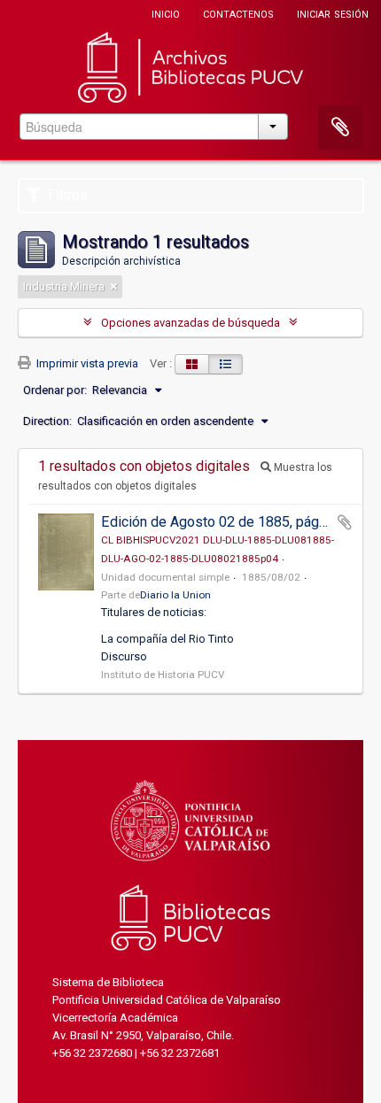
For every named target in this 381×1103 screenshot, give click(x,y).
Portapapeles (340, 127)
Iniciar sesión (333, 12)
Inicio (166, 12)
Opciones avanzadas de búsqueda (190, 322)
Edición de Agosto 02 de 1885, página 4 (224, 521)
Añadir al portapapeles (345, 522)
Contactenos (238, 12)
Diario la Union (175, 595)
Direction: (47, 421)
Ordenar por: (55, 390)
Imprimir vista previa (86, 363)
